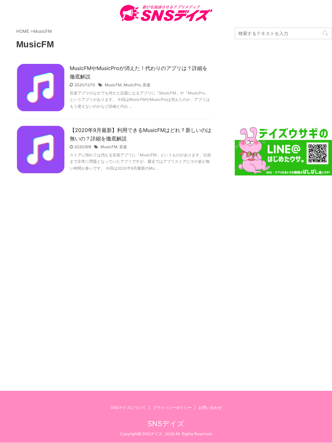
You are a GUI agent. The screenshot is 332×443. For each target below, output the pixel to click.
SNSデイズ (166, 423)
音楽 (146, 84)
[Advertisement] (283, 83)
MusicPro (132, 84)
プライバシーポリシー (172, 407)
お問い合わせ (210, 407)
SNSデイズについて (128, 407)
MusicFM (113, 84)
